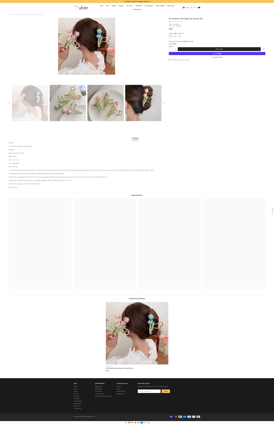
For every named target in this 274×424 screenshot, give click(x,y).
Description (135, 138)
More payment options (217, 57)
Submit (166, 391)
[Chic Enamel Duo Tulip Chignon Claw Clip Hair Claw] (137, 333)
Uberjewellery (176, 24)
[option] (137, 1)
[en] (184, 7)
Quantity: (171, 46)
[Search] (191, 7)
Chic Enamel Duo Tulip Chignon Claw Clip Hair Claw (119, 368)
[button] (9, 103)
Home (10, 14)
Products (15, 14)
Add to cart (219, 49)
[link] (40, 285)
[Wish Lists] (194, 7)
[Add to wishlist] (263, 49)
